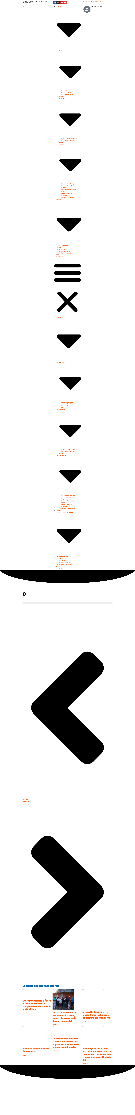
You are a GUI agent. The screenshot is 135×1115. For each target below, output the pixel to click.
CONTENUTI (59, 257)
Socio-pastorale (63, 245)
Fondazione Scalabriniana (66, 253)
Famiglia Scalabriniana (68, 197)
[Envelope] (65, 2)
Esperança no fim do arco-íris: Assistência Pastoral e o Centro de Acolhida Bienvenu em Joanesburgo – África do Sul (97, 1054)
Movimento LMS (66, 195)
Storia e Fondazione (67, 91)
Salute (60, 247)
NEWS (57, 255)
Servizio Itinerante (64, 251)
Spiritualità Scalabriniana (68, 93)
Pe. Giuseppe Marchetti (68, 140)
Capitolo (58, 199)
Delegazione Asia (66, 193)
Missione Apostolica (67, 94)
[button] (67, 287)
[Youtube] (61, 2)
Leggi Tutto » (26, 1013)
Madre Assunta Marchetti (69, 138)
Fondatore (62, 96)
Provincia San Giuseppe (68, 184)
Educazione (62, 249)
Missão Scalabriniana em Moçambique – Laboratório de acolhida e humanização (96, 1015)
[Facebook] (54, 2)
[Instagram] (58, 2)
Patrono (61, 142)
